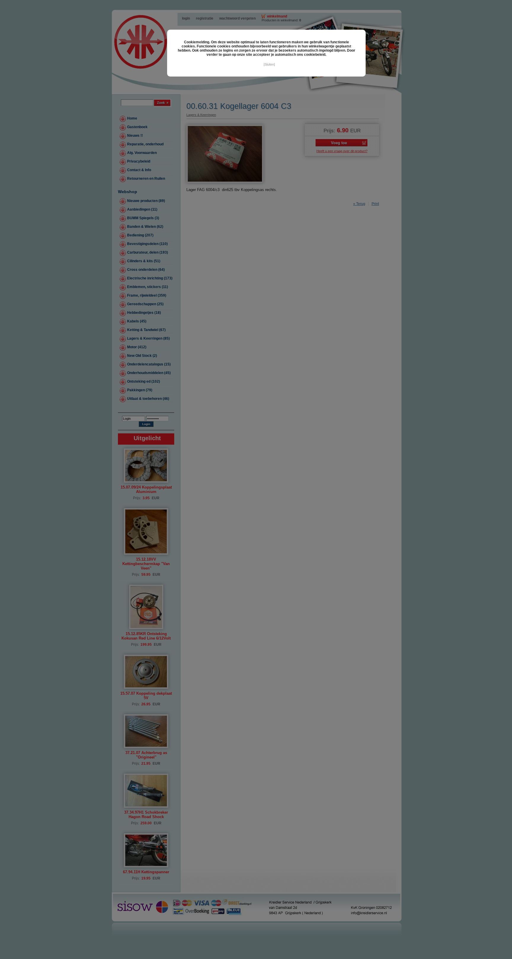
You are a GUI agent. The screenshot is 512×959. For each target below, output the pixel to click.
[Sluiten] (269, 64)
